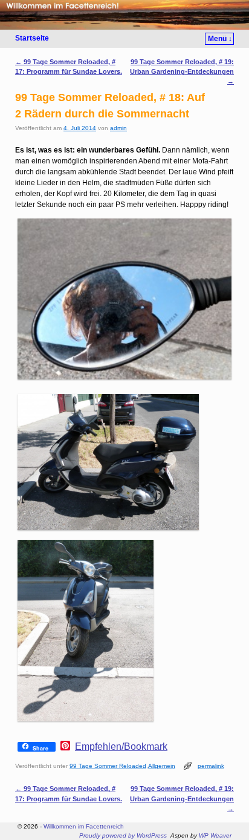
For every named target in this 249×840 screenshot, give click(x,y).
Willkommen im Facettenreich (84, 826)
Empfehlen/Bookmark (121, 747)
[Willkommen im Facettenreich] (124, 15)
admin (118, 128)
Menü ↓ (220, 38)
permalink (211, 766)
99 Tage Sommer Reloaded (108, 766)
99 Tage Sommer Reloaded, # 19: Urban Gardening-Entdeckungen (182, 71)
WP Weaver (215, 835)
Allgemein (161, 766)
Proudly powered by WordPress (123, 835)
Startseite (32, 38)
